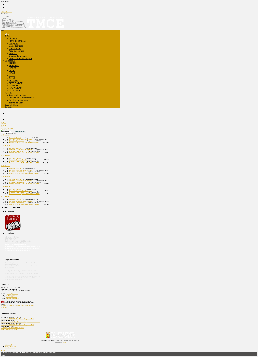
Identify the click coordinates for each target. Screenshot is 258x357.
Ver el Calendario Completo (9, 329)
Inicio (7, 34)
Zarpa (64, 342)
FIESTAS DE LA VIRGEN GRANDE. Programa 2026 (17, 319)
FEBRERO (14, 65)
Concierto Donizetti (15, 138)
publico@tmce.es (6, 12)
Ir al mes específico (7, 128)
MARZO (13, 68)
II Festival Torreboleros (16, 141)
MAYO (12, 73)
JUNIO (12, 75)
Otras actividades (11, 105)
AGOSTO (13, 80)
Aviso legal (8, 345)
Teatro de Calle (16, 103)
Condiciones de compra (20, 58)
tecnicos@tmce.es (13, 298)
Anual (2, 122)
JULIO (12, 78)
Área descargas (16, 51)
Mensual (3, 124)
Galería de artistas (18, 56)
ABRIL (12, 70)
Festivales (9, 93)
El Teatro (8, 36)
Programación (10, 61)
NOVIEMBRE (15, 88)
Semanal (3, 125)
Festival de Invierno (18, 100)
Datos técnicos (16, 46)
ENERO (12, 63)
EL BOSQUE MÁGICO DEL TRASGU (12, 328)
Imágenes (13, 43)
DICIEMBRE (15, 90)
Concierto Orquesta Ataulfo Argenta (20, 139)
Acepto (3, 355)
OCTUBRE (14, 85)
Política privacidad (10, 346)
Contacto (8, 107)
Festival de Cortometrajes (21, 98)
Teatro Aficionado (17, 95)
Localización (15, 48)
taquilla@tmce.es (11, 297)
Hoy (2, 127)
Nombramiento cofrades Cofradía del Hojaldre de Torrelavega (20, 322)
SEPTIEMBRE (16, 83)
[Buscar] (4, 130)
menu (2, 30)
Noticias (13, 53)
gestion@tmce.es (12, 294)
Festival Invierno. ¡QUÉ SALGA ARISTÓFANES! (24, 142)
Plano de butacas (17, 41)
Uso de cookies (10, 348)
